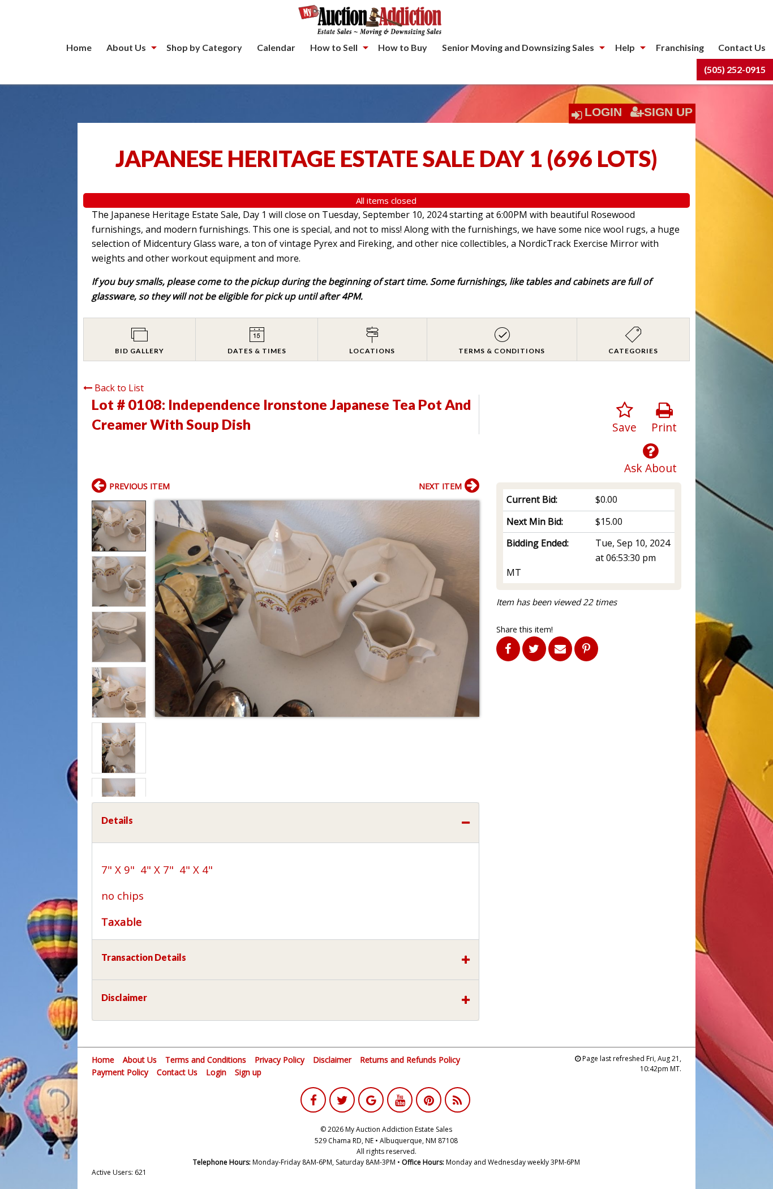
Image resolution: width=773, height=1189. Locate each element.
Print (664, 427)
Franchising (680, 47)
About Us (126, 47)
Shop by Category (204, 47)
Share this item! (524, 629)
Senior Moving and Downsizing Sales (518, 47)
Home (79, 47)
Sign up (248, 1072)
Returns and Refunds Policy (410, 1059)
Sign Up (668, 112)
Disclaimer (332, 1059)
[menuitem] (79, 47)
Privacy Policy (279, 1059)
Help (625, 47)
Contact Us (742, 47)
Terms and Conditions (205, 1059)
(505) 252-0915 (735, 69)
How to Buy (402, 47)
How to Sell (334, 47)
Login (603, 112)
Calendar (276, 47)
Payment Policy (120, 1072)
